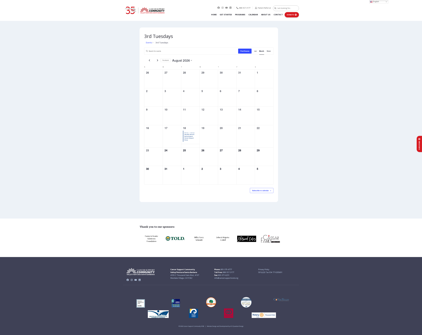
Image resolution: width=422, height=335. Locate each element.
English (376, 2)
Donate (290, 15)
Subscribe (419, 145)
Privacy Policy (263, 269)
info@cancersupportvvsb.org (226, 278)
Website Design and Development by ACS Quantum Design (225, 326)
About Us (265, 14)
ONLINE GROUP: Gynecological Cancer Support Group (189, 137)
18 (184, 128)
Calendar (253, 14)
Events (149, 42)
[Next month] (157, 60)
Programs (240, 14)
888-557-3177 (244, 8)
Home (214, 14)
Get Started (226, 14)
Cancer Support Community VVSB (193, 326)
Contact (278, 14)
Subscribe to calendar (260, 190)
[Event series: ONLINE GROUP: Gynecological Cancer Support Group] (195, 133)
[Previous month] (149, 60)
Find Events (244, 51)
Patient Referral (264, 8)
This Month (165, 60)
